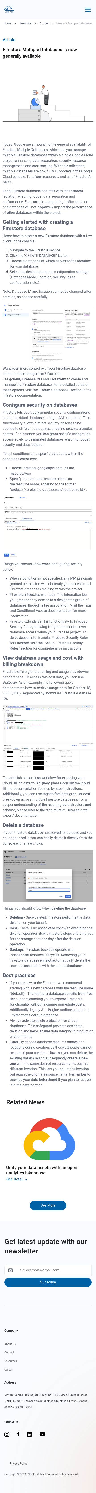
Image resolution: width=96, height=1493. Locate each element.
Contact (9, 1352)
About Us (10, 1344)
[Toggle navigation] (87, 9)
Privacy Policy (18, 1463)
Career (8, 1369)
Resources (10, 1361)
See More (48, 1205)
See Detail (15, 1179)
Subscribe (48, 1282)
